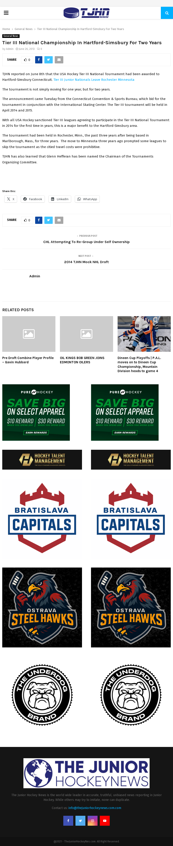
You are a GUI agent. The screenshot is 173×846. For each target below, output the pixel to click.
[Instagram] (93, 821)
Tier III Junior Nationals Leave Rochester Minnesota (93, 80)
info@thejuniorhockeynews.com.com (94, 808)
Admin (10, 49)
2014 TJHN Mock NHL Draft (86, 262)
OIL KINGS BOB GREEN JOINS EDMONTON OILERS (82, 360)
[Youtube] (105, 821)
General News (10, 36)
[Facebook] (68, 821)
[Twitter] (80, 821)
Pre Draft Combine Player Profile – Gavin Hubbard (28, 360)
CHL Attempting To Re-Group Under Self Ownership (86, 242)
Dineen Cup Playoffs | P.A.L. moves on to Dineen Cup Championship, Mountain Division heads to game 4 (139, 364)
